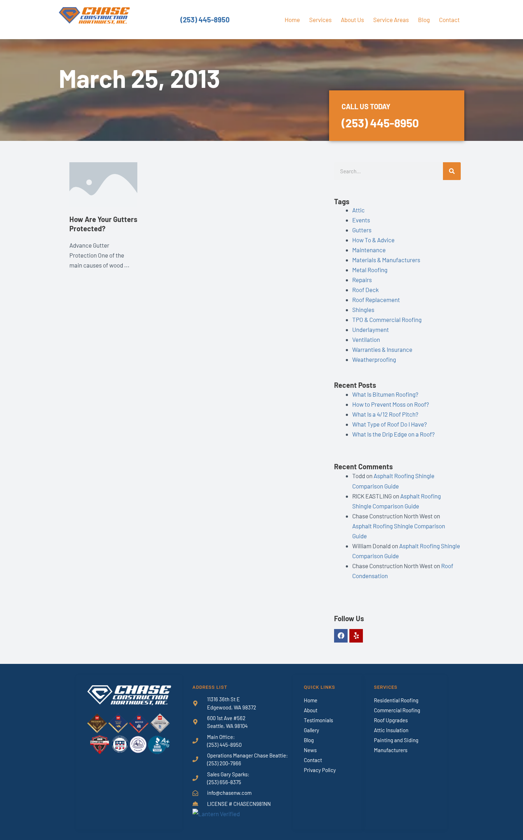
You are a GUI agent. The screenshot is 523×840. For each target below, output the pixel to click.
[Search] (452, 171)
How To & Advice (373, 239)
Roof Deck (365, 289)
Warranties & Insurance (382, 349)
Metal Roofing (369, 269)
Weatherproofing (374, 359)
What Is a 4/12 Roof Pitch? (385, 414)
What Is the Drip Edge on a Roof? (393, 434)
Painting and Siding (396, 740)
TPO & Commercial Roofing (387, 319)
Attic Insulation (391, 730)
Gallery (311, 730)
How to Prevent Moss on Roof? (390, 404)
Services (320, 19)
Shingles (363, 309)
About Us (352, 19)
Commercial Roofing (397, 710)
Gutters (361, 229)
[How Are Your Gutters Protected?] (103, 183)
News (310, 750)
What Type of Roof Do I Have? (389, 424)
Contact (449, 19)
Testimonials (318, 720)
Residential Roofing (396, 700)
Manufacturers (390, 750)
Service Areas (391, 19)
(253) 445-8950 (204, 19)
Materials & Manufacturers (386, 259)
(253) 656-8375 (224, 782)
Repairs (362, 279)
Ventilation (366, 339)
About (310, 710)
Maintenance (369, 249)
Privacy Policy (320, 770)
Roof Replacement (376, 299)
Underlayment (370, 329)
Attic (358, 209)
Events (361, 219)
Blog (424, 19)
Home (292, 19)
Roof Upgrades (391, 720)
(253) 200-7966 (224, 763)
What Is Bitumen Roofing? (385, 394)
